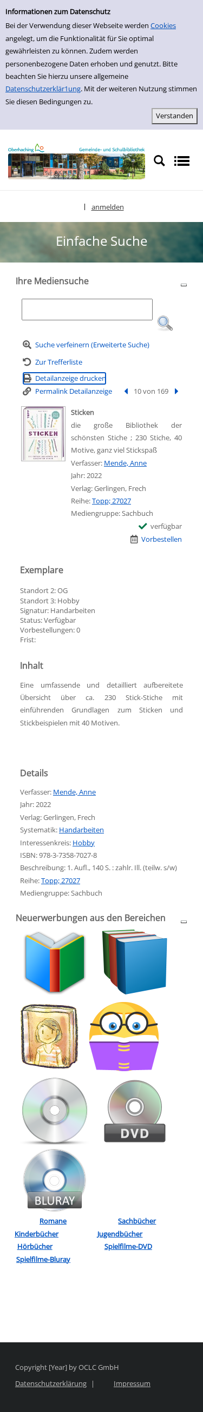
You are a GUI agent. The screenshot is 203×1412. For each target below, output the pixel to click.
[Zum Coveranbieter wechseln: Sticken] (43, 433)
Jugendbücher (119, 1234)
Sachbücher (137, 1221)
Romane (53, 1221)
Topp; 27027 (111, 501)
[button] (165, 323)
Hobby (84, 843)
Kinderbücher (36, 1234)
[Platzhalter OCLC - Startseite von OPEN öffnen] (76, 161)
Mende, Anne (125, 463)
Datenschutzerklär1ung (43, 88)
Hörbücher (35, 1246)
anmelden (107, 207)
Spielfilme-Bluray (43, 1259)
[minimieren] (183, 284)
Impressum (132, 1383)
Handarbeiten (81, 830)
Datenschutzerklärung (51, 1383)
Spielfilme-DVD (128, 1246)
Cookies (163, 25)
